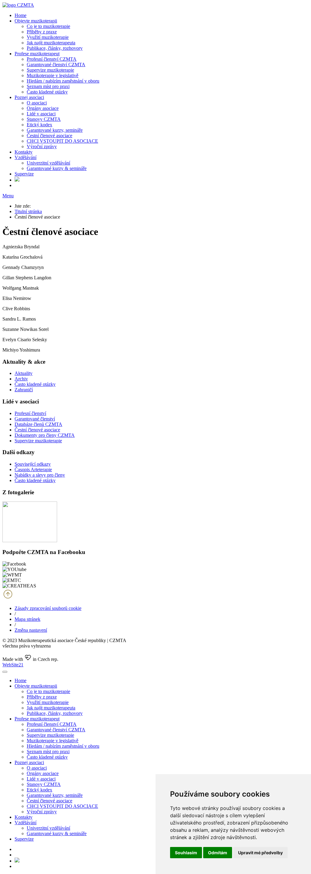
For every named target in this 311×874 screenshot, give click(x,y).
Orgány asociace (43, 108)
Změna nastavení (31, 630)
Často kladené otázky (47, 91)
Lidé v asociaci (41, 113)
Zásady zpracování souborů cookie (48, 608)
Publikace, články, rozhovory (55, 48)
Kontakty (23, 152)
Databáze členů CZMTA (38, 424)
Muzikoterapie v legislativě (52, 75)
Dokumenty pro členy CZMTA (45, 435)
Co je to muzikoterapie (48, 26)
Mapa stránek (27, 619)
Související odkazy (33, 464)
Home (20, 15)
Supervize (24, 173)
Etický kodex (39, 124)
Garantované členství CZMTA (56, 64)
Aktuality (23, 373)
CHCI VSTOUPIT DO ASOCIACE (62, 141)
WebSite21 (12, 664)
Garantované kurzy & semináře (57, 168)
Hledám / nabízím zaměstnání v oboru (63, 80)
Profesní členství (30, 413)
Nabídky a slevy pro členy (40, 475)
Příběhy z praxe (42, 31)
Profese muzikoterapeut (37, 53)
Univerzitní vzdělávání (48, 162)
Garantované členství (35, 418)
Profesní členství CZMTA (52, 59)
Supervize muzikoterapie (50, 70)
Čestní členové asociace (49, 135)
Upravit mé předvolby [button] (260, 852)
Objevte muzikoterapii (36, 20)
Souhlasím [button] (186, 852)
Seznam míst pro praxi (48, 86)
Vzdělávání (25, 157)
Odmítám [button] (217, 852)
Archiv (21, 378)
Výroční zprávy (42, 146)
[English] (17, 179)
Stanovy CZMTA (44, 119)
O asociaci (37, 102)
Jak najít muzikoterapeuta (51, 42)
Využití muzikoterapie (48, 37)
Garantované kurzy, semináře (55, 130)
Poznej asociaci (29, 97)
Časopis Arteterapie (33, 469)
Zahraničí (24, 389)
